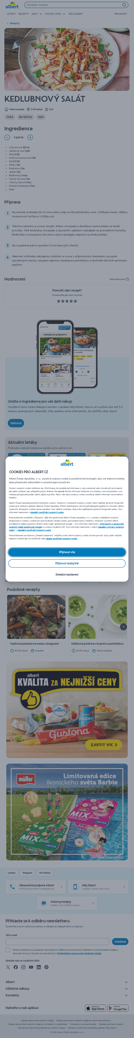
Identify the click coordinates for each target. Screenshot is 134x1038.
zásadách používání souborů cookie (47, 512)
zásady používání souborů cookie (61, 538)
